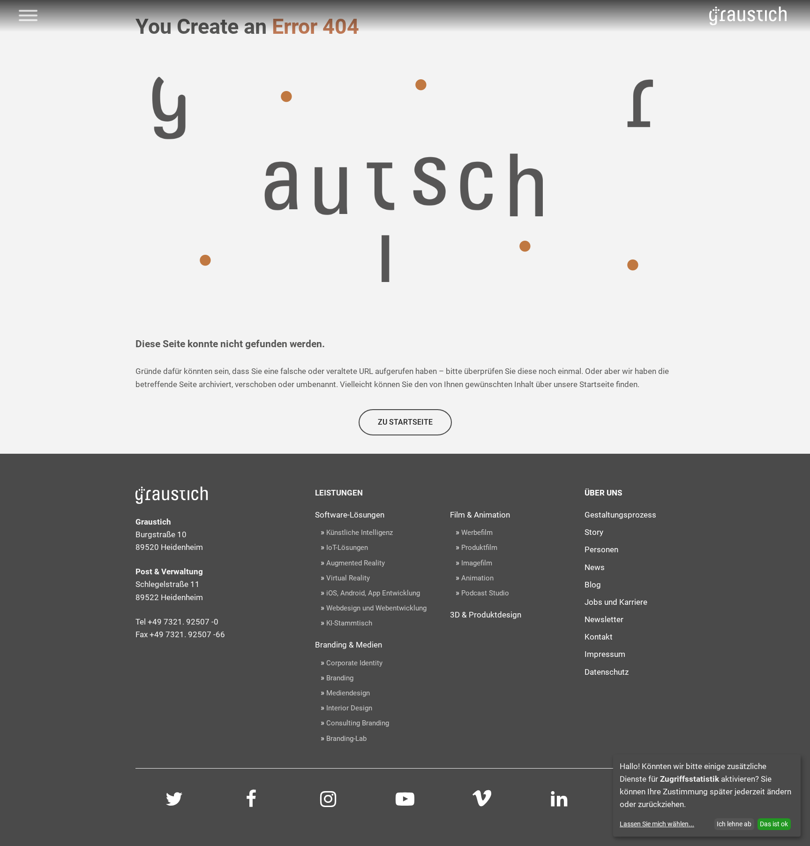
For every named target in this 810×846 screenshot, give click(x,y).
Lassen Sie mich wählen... (657, 824)
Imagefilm (476, 563)
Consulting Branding (357, 723)
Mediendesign (348, 693)
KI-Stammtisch (349, 623)
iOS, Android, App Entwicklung (373, 593)
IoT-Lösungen (347, 547)
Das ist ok (774, 824)
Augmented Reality (355, 563)
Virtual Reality (348, 578)
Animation (477, 578)
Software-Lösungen (349, 514)
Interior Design (349, 708)
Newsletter (604, 619)
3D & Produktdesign (485, 614)
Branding (339, 678)
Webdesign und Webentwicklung (376, 608)
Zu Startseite (405, 422)
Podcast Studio (485, 593)
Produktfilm (479, 547)
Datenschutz (607, 672)
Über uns (603, 492)
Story (594, 532)
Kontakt (599, 636)
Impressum (605, 654)
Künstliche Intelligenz (359, 532)
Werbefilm (477, 532)
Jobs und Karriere (616, 602)
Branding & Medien (348, 644)
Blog (593, 584)
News (595, 567)
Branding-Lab (346, 738)
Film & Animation (480, 514)
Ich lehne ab (734, 824)
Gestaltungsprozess (620, 514)
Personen (601, 549)
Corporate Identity (354, 663)
